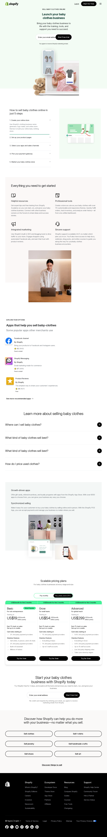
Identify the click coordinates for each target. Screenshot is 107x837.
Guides (66, 796)
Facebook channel (21, 338)
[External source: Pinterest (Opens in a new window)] (37, 827)
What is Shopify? (31, 787)
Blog (66, 787)
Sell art (78, 754)
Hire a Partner (89, 796)
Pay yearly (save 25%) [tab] (63, 596)
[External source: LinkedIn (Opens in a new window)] (32, 827)
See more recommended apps (18, 399)
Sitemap (69, 821)
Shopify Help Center (91, 787)
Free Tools (68, 804)
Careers (28, 796)
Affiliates (48, 804)
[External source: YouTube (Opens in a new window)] (17, 827)
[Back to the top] (7, 784)
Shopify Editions (31, 791)
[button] (100, 4)
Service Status (89, 800)
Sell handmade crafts (78, 744)
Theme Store (49, 791)
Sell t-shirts (78, 734)
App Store (48, 796)
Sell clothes (29, 734)
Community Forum (91, 791)
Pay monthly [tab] (44, 596)
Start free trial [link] (63, 37)
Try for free (21, 658)
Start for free (88, 4)
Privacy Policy (56, 821)
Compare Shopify (70, 791)
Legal (45, 821)
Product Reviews (22, 378)
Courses (67, 800)
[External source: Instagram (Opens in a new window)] (22, 827)
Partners (48, 800)
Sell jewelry (29, 744)
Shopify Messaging (21, 358)
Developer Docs (51, 787)
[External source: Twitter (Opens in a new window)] (12, 827)
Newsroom (29, 804)
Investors (28, 800)
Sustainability (30, 808)
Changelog (68, 808)
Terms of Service (31, 821)
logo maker (21, 126)
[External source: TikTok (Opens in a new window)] (27, 827)
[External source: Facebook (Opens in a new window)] (7, 827)
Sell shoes (29, 754)
